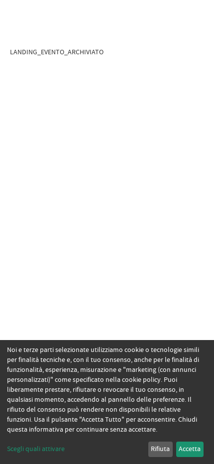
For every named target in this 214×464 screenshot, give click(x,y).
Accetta (190, 449)
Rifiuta (160, 449)
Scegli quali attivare (36, 449)
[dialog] (107, 402)
